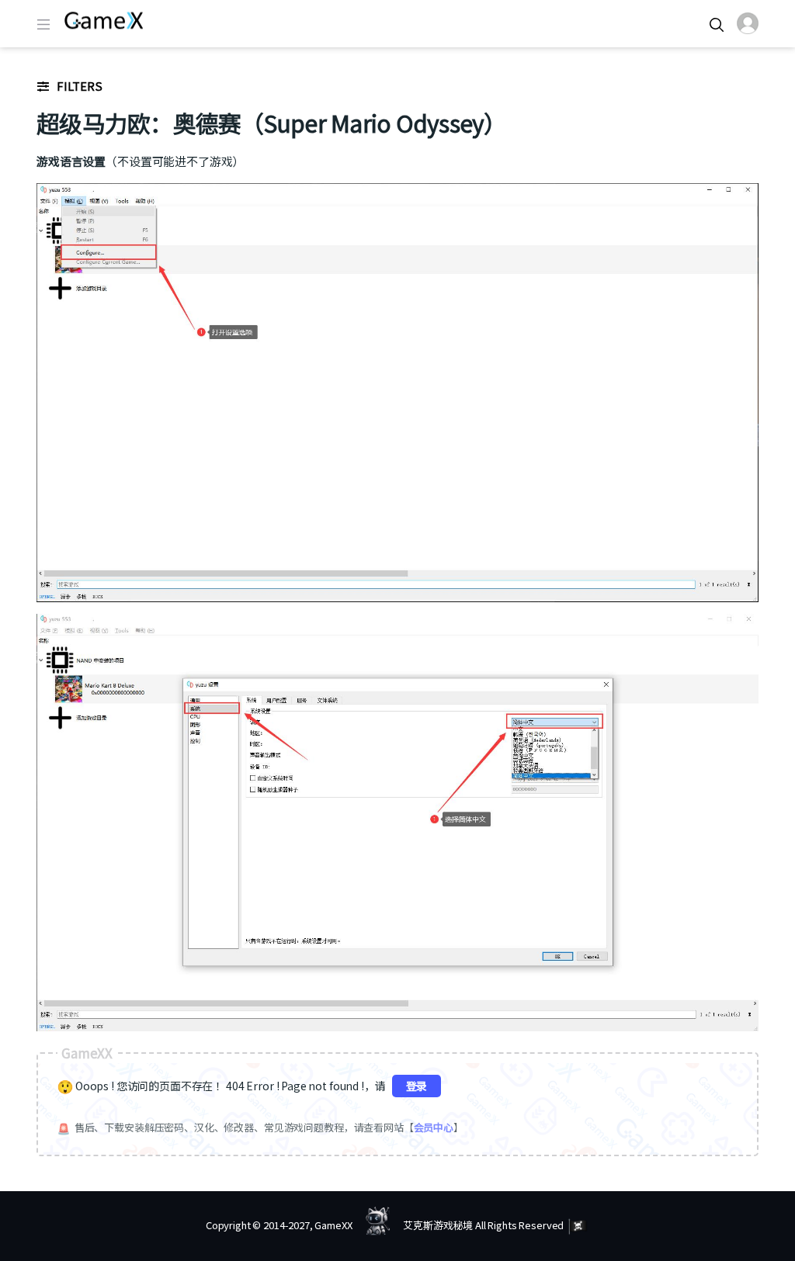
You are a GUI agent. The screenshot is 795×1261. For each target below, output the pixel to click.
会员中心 (433, 1127)
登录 (417, 1085)
